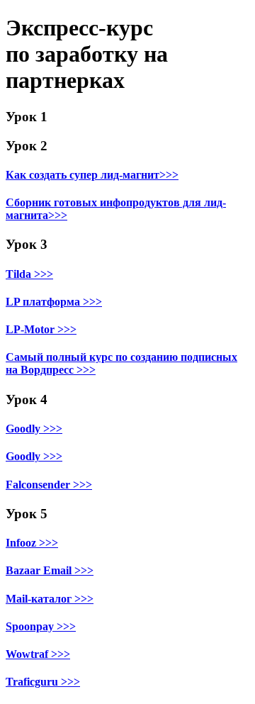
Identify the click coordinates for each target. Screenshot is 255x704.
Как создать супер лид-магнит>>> (92, 175)
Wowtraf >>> (38, 654)
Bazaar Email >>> (50, 570)
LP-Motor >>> (41, 329)
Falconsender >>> (49, 485)
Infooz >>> (32, 543)
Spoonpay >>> (41, 626)
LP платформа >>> (54, 302)
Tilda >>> (29, 274)
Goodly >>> (34, 429)
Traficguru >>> (43, 682)
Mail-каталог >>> (50, 599)
